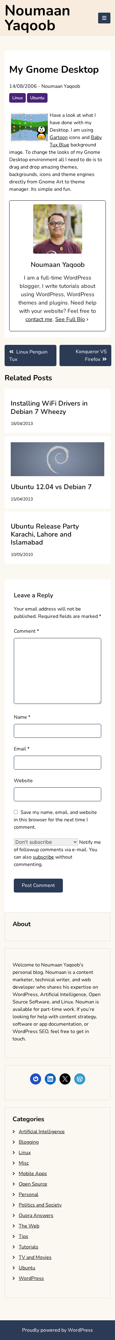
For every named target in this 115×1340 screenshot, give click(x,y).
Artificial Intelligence (42, 1131)
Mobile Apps (33, 1173)
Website (23, 780)
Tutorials (28, 1247)
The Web (29, 1226)
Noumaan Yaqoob (37, 17)
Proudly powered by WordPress (57, 1330)
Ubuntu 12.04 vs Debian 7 (51, 487)
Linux (17, 98)
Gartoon (59, 137)
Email (21, 749)
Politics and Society (40, 1205)
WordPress (31, 1278)
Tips (23, 1236)
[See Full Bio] (87, 319)
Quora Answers (36, 1215)
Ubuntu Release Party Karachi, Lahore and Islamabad (45, 534)
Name (22, 717)
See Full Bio (70, 319)
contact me (38, 319)
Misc (24, 1163)
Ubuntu (37, 98)
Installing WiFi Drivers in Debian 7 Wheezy (49, 407)
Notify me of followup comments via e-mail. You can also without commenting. (57, 853)
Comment (26, 631)
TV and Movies (35, 1257)
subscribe (43, 857)
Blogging (29, 1142)
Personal (28, 1194)
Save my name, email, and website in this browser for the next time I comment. (55, 820)
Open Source (33, 1184)
